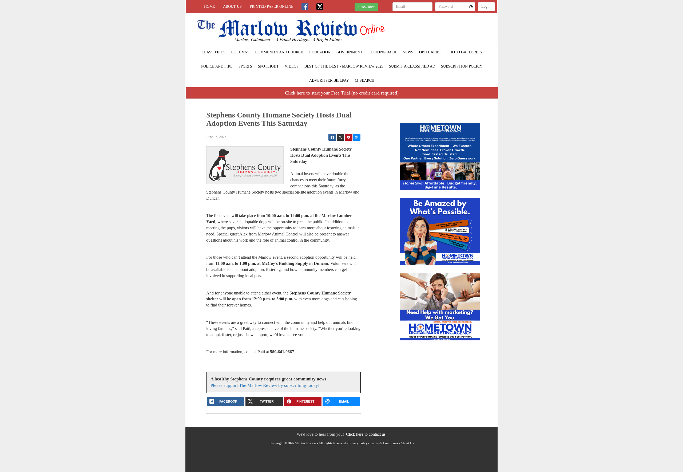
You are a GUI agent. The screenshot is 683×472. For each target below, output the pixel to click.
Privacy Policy (357, 443)
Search (366, 80)
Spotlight (268, 66)
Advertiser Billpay (329, 80)
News (408, 52)
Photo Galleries (464, 52)
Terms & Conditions (384, 443)
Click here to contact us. (366, 434)
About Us (232, 7)
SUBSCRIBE (366, 7)
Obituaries (430, 52)
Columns (240, 52)
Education (320, 52)
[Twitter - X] (319, 6)
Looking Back (382, 52)
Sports (245, 66)
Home (209, 7)
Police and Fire (217, 66)
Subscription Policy (461, 66)
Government (349, 52)
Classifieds (213, 52)
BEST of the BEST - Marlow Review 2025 (343, 66)
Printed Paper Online (271, 7)
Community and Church (279, 52)
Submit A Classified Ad (412, 66)
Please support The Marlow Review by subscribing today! (265, 385)
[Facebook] (304, 6)
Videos (292, 66)
